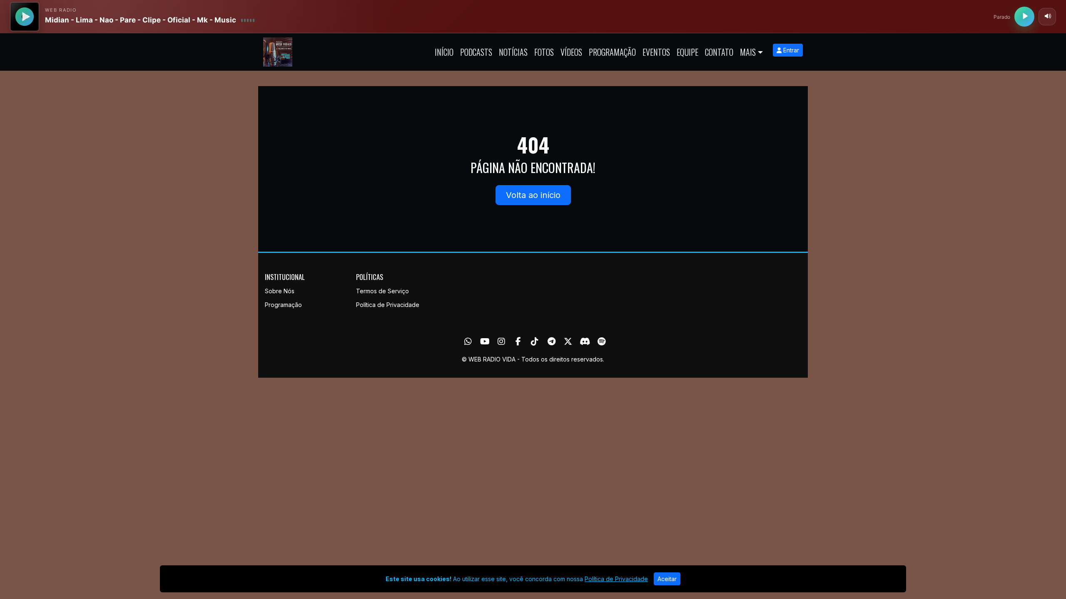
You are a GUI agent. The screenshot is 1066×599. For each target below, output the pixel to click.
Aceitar (667, 578)
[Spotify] (601, 342)
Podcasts (476, 52)
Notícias (513, 52)
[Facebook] (518, 342)
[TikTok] (534, 342)
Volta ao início (533, 195)
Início (444, 52)
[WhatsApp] (468, 342)
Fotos (544, 52)
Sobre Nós (279, 291)
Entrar (790, 50)
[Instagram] (501, 342)
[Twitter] (568, 342)
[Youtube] (485, 342)
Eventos (656, 52)
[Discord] (585, 342)
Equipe (687, 52)
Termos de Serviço (382, 291)
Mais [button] (748, 52)
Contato (719, 52)
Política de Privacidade (387, 304)
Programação (612, 52)
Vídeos (571, 52)
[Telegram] (551, 342)
